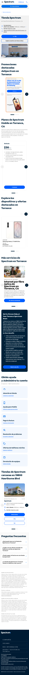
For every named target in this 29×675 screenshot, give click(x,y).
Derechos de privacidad (6, 654)
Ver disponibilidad (14, 6)
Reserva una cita (15, 367)
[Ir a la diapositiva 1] (12, 114)
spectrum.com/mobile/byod (6, 595)
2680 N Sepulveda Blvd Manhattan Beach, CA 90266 (14, 504)
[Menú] (2, 2)
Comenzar (14, 187)
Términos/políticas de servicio (7, 664)
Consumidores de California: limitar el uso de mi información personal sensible (13, 662)
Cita (14, 519)
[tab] (14, 639)
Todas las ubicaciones (6, 12)
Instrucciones (14, 514)
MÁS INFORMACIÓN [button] (10, 647)
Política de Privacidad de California (8, 657)
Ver (14, 523)
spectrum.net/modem (5, 585)
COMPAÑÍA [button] (7, 639)
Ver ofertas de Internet (14, 300)
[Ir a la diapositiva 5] (18, 114)
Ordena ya (21, 2)
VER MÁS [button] (6, 643)
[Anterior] (2, 94)
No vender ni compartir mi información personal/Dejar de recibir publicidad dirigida (14, 659)
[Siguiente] (26, 94)
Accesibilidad (4, 655)
